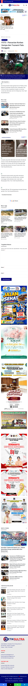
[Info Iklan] (14, 10)
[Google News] (14, 200)
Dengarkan (6, 81)
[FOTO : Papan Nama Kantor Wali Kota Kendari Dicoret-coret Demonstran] (21, 212)
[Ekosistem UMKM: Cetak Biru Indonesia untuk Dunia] (5, 578)
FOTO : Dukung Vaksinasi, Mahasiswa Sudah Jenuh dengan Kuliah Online (20, 235)
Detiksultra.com (23, 676)
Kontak (6, 678)
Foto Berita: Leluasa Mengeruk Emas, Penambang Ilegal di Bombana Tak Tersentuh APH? (6, 219)
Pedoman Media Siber (18, 678)
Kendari (4, 645)
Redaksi (4, 51)
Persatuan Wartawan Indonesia (7, 667)
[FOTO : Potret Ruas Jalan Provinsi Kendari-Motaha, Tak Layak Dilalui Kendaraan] (7, 229)
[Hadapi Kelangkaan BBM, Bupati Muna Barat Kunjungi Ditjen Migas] (5, 130)
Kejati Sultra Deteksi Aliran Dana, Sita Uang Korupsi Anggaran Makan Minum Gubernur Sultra (16, 591)
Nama (2, 267)
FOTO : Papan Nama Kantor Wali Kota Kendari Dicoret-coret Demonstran (21, 218)
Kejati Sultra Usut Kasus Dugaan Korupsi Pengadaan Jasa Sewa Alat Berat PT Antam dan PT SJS (16, 615)
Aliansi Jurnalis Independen (7, 668)
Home (3, 37)
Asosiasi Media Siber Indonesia (7, 665)
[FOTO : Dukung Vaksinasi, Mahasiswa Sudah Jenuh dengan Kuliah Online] (21, 229)
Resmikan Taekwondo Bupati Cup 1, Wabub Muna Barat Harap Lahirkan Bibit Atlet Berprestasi (18, 105)
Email (2, 273)
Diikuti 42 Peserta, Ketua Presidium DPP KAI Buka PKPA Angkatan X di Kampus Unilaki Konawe (17, 123)
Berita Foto (8, 37)
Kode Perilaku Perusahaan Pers (11, 680)
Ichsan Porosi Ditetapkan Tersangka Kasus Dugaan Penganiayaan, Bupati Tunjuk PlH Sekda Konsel (16, 627)
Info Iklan (21, 680)
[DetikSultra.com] (14, 5)
